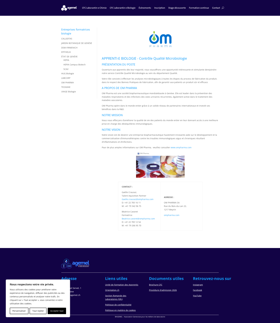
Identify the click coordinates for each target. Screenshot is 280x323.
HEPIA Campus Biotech (74, 64)
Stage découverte (177, 7)
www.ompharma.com (181, 147)
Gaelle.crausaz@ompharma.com (137, 199)
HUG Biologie (67, 73)
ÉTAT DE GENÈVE (69, 56)
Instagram (198, 284)
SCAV (65, 69)
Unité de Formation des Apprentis (121, 284)
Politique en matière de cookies (120, 310)
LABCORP (65, 78)
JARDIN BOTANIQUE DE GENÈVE (76, 43)
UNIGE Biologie (68, 91)
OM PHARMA (67, 82)
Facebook (197, 290)
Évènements (145, 7)
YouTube (197, 295)
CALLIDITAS (66, 38)
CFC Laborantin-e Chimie (94, 7)
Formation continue (199, 7)
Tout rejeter (38, 310)
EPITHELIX (66, 52)
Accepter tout (56, 310)
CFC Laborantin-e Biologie (122, 7)
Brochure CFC (155, 284)
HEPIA (66, 60)
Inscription (159, 7)
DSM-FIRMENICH (69, 47)
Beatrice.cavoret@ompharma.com (138, 218)
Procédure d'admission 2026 (163, 290)
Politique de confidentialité (118, 304)
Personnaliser (19, 310)
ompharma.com (171, 215)
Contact (216, 7)
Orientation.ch (112, 290)
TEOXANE (65, 87)
